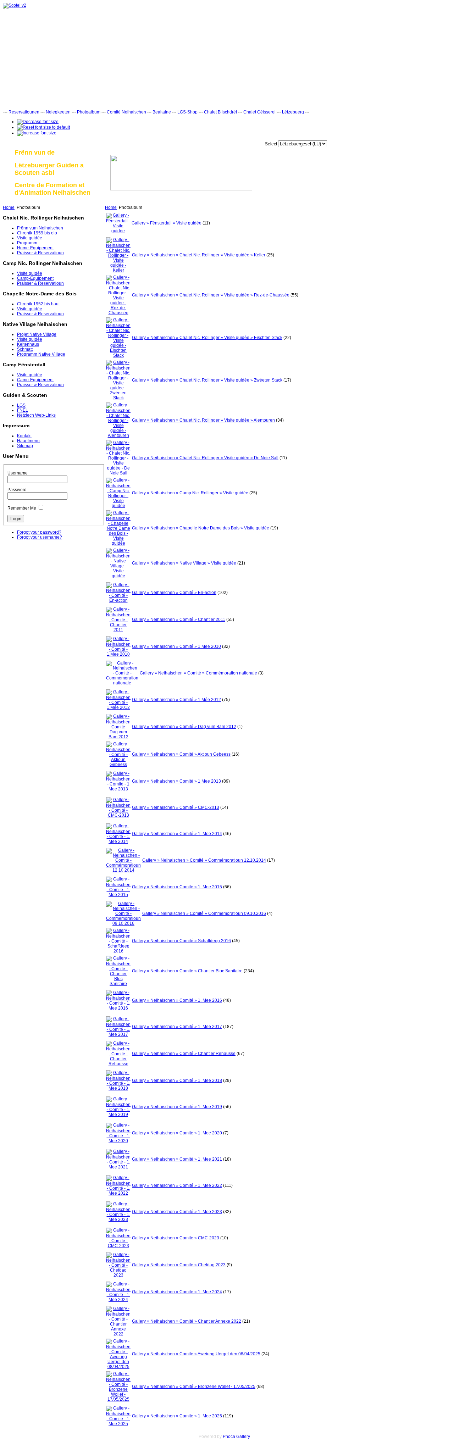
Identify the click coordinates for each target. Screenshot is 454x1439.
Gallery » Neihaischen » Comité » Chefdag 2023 (179, 1264)
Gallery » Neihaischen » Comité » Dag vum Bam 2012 (184, 726)
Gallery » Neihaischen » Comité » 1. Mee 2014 (177, 833)
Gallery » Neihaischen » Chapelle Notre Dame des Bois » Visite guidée (200, 528)
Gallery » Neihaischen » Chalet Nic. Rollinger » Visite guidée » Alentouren (203, 420)
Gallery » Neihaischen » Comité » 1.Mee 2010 (176, 646)
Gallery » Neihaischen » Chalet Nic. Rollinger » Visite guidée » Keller (198, 254)
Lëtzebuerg (293, 112)
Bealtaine (162, 112)
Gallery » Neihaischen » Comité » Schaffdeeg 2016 (181, 940)
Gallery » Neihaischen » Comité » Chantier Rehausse (184, 1053)
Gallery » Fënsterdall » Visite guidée (166, 223)
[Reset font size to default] (43, 127)
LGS (21, 405)
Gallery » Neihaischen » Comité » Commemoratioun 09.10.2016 (204, 913)
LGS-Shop (187, 112)
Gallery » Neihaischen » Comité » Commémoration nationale (198, 673)
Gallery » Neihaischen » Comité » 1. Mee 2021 (177, 1159)
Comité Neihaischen (126, 112)
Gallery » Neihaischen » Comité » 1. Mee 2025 (177, 1415)
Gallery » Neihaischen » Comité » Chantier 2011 (178, 619)
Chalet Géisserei (259, 112)
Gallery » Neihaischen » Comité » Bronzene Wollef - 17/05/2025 (193, 1386)
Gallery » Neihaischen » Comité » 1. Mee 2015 (177, 886)
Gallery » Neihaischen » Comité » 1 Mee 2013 (176, 781)
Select (271, 143)
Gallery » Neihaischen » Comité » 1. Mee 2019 (177, 1106)
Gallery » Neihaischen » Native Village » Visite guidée (184, 563)
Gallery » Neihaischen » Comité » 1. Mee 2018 (177, 1080)
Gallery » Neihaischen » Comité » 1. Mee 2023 (177, 1211)
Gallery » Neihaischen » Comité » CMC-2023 (175, 1237)
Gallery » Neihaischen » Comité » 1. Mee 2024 (177, 1291)
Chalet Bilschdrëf (220, 112)
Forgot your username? (39, 537)
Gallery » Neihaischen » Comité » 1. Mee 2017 (177, 1026)
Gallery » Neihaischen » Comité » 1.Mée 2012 (176, 699)
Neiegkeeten (58, 112)
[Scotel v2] (14, 5)
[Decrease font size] (38, 121)
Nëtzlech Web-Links (36, 415)
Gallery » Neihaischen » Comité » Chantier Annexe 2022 (186, 1321)
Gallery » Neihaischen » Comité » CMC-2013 (175, 807)
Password (17, 489)
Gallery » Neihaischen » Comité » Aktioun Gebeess (181, 754)
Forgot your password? (39, 532)
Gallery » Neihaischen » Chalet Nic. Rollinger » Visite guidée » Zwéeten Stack (207, 380)
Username (17, 473)
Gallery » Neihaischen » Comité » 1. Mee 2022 (177, 1185)
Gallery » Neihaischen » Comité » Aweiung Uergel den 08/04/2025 (196, 1353)
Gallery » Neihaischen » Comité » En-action (174, 592)
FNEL (22, 410)
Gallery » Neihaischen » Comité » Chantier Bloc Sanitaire (187, 970)
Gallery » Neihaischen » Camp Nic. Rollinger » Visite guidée (190, 492)
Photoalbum (88, 112)
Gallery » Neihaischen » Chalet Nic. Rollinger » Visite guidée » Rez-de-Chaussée (210, 295)
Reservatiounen (24, 112)
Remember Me (21, 508)
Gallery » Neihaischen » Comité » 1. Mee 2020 (177, 1132)
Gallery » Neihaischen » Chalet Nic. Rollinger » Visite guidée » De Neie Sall (205, 457)
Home (9, 207)
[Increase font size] (36, 132)
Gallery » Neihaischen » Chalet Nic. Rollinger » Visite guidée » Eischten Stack (207, 337)
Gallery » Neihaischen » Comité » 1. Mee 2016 (177, 1000)
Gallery (243, 1436)
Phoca (229, 1436)
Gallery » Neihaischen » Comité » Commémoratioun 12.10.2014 (204, 860)
